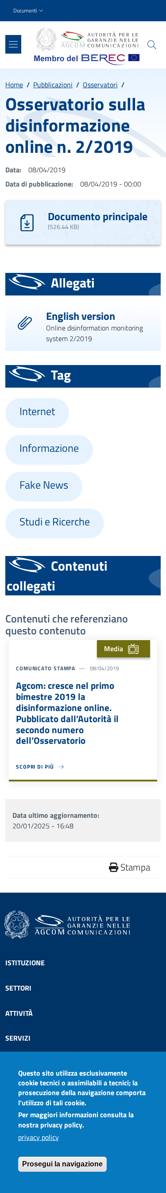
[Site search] (152, 44)
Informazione (49, 448)
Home (14, 84)
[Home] (87, 39)
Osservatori (100, 84)
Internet (37, 411)
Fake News (43, 485)
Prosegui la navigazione (62, 1164)
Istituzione (25, 962)
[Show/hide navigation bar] (13, 44)
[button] (29, 11)
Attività (19, 1013)
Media (113, 648)
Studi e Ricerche (54, 522)
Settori (18, 988)
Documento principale (97, 216)
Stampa (134, 867)
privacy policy (38, 1137)
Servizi (18, 1038)
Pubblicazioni (53, 84)
